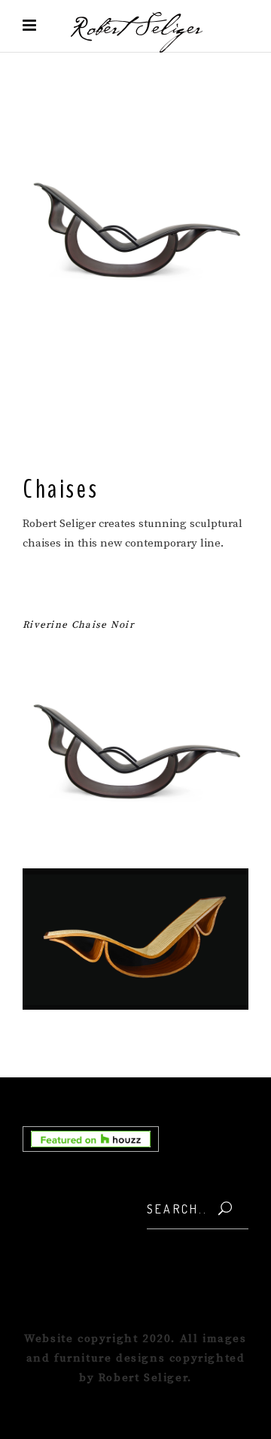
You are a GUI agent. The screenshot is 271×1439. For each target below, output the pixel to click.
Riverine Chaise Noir (78, 625)
